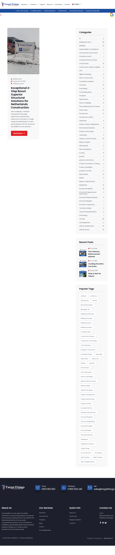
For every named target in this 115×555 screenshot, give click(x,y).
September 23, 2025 (19, 81)
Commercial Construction (88, 53)
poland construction (86, 160)
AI (80, 39)
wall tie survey (84, 230)
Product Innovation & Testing (89, 164)
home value (83, 110)
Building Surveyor (86, 323)
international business (87, 128)
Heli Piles (91, 363)
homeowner (83, 114)
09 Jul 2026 (93, 248)
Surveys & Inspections (87, 205)
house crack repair (87, 377)
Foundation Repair (86, 354)
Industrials (82, 121)
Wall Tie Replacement (88, 462)
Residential (83, 185)
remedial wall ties (86, 408)
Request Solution (75, 520)
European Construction (88, 350)
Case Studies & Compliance (89, 49)
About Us (50, 4)
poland (81, 156)
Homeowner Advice (86, 117)
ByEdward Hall (17, 79)
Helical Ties (95, 359)
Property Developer (87, 390)
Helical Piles (84, 359)
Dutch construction (86, 78)
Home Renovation (86, 372)
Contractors (58, 4)
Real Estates (83, 174)
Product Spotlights (85, 167)
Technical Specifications (87, 212)
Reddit (81, 178)
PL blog (81, 153)
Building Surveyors (86, 327)
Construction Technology (89, 341)
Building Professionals (87, 314)
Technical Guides (85, 208)
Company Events (85, 56)
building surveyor (18, 84)
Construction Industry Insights (89, 67)
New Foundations (85, 149)
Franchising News (85, 92)
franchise (82, 85)
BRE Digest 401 (85, 309)
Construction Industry (87, 336)
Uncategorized (84, 223)
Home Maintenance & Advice (89, 106)
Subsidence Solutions (87, 444)
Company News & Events (88, 60)
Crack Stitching (85, 345)
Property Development (88, 394)
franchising (83, 89)
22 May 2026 (94, 270)
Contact (67, 4)
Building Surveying (86, 318)
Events (41, 527)
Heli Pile (83, 363)
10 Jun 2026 (93, 261)
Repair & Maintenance (87, 181)
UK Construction (86, 453)
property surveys (85, 171)
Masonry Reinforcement (88, 381)
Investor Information (86, 131)
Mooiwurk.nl (108, 538)
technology (83, 215)
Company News (86, 332)
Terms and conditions (10, 538)
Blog (40, 523)
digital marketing (85, 74)
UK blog (82, 219)
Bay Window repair (87, 305)
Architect (84, 296)
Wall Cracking (85, 457)
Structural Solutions (87, 435)
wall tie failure (97, 457)
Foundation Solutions (86, 81)
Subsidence (84, 439)
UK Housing (98, 453)
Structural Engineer (87, 417)
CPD (80, 71)
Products (33, 4)
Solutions (24, 4)
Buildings (82, 46)
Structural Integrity (87, 426)
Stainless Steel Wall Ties (88, 412)
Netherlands (83, 146)
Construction (83, 64)
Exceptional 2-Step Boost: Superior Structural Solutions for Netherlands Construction (21, 97)
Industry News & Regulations (89, 124)
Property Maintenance (88, 399)
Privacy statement (26, 538)
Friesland (82, 96)
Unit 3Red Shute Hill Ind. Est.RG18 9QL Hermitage (106, 515)
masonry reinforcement (87, 139)
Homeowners (85, 368)
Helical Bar (99, 354)
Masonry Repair (84, 142)
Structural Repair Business (88, 197)
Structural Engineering (88, 421)
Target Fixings (85, 448)
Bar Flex (95, 300)
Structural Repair (86, 430)
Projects (42, 4)
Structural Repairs (85, 201)
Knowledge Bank (45, 530)
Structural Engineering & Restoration (87, 193)
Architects (93, 296)
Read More (18, 133)
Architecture (85, 300)
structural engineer (86, 189)
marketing (83, 135)
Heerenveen (83, 99)
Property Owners (86, 403)
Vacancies (73, 516)
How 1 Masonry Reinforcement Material (94, 254)
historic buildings (85, 103)
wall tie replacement (86, 226)
